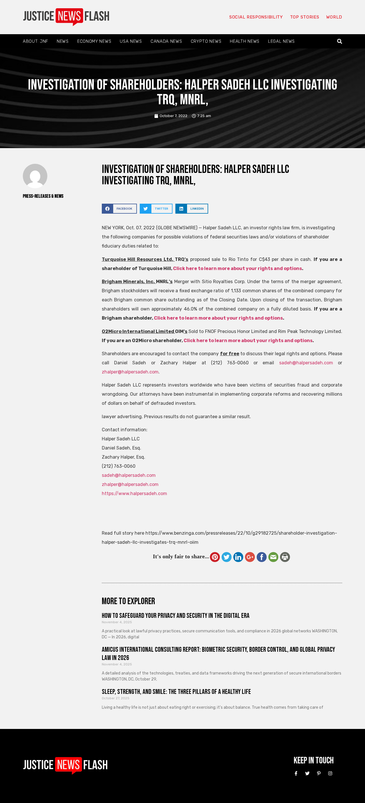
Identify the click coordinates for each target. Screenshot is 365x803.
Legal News (281, 41)
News (63, 41)
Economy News (94, 41)
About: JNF (35, 41)
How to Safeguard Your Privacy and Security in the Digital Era (176, 616)
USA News (131, 41)
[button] (340, 41)
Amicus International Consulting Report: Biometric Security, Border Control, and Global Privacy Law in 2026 (218, 653)
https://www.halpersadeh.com (134, 493)
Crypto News (206, 41)
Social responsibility (256, 17)
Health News (244, 41)
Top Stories (304, 17)
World (334, 17)
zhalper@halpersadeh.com (130, 372)
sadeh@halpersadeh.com (306, 362)
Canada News (166, 41)
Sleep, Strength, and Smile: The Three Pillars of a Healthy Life (176, 692)
